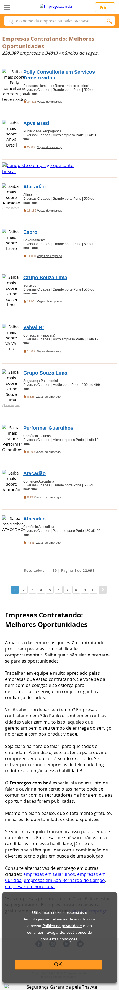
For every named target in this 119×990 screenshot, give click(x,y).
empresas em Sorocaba (30, 886)
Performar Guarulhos (48, 428)
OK (58, 964)
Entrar (105, 7)
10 (93, 590)
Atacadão (34, 186)
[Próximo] (103, 590)
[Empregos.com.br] (59, 6)
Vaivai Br (33, 327)
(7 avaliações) (11, 207)
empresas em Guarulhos (49, 874)
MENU (16, 7)
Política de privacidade (62, 926)
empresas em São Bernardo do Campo (64, 880)
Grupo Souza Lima (45, 277)
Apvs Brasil (37, 123)
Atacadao (34, 519)
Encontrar (109, 21)
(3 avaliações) (11, 405)
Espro (30, 232)
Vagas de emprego (49, 101)
